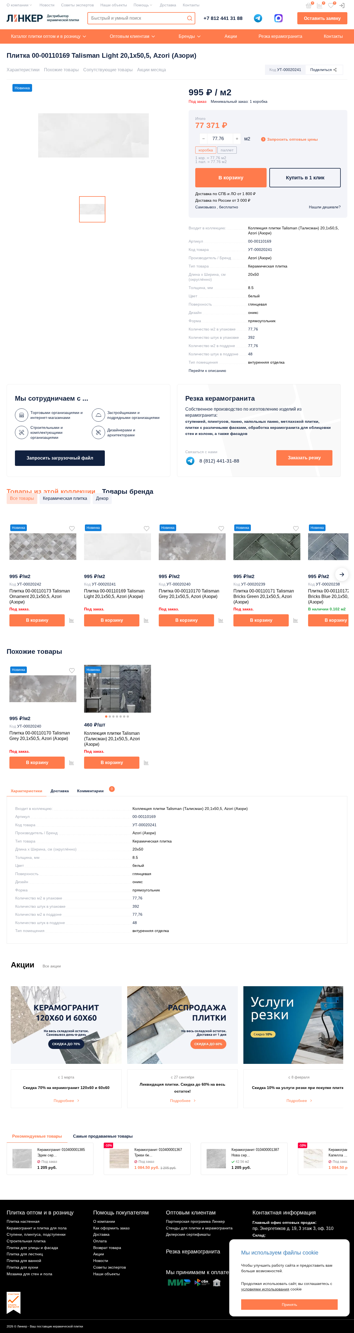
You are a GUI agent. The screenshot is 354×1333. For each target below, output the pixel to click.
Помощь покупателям (121, 1212)
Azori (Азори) (260, 258)
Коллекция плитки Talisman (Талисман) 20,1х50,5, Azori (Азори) (190, 808)
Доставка (168, 5)
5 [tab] (120, 716)
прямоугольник (261, 321)
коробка (206, 150)
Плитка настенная (23, 1221)
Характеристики (23, 69)
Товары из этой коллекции (51, 491)
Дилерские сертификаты (188, 1234)
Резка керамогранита (280, 36)
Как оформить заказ (111, 1228)
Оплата (100, 1241)
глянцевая (257, 304)
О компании (17, 5)
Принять (289, 1304)
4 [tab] (117, 716)
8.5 (251, 287)
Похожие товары (61, 69)
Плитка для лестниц (25, 1254)
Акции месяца (151, 69)
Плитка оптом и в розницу (40, 1212)
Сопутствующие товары (108, 69)
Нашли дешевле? (325, 207)
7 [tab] (128, 716)
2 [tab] (110, 716)
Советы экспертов (77, 5)
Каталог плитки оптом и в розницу (45, 36)
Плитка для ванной (24, 1260)
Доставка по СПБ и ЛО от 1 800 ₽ (225, 193)
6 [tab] (124, 716)
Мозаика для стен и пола (29, 1274)
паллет (227, 150)
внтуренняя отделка (266, 362)
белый (254, 296)
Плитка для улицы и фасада (32, 1247)
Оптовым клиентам (129, 36)
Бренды (187, 36)
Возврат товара (107, 1247)
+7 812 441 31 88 (223, 18)
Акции (231, 36)
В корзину (230, 177)
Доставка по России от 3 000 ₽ (222, 200)
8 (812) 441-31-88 (219, 461)
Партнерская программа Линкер (195, 1221)
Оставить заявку (322, 18)
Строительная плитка (26, 1241)
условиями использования (265, 1289)
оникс (253, 312)
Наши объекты (113, 5)
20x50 (253, 274)
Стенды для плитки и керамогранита (199, 1228)
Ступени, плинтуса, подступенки (36, 1234)
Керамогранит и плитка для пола (37, 1228)
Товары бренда (127, 491)
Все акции (52, 966)
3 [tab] (113, 716)
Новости (47, 5)
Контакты (191, 5)
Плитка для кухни (22, 1267)
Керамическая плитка (267, 266)
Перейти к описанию (207, 370)
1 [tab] (106, 716)
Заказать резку (304, 457)
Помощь (141, 5)
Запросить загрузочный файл (60, 458)
